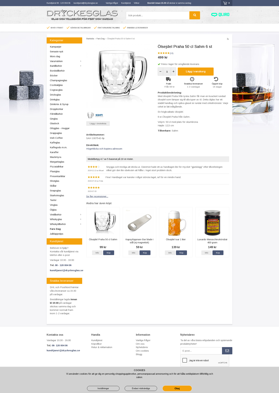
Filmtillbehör (56, 113)
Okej (177, 388)
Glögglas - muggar (60, 128)
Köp (109, 253)
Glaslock (54, 123)
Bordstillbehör (57, 70)
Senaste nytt (56, 51)
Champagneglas (58, 80)
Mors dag (55, 56)
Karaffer (54, 152)
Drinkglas (55, 99)
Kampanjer (55, 46)
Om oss (140, 343)
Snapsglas (55, 190)
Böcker (54, 75)
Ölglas (53, 209)
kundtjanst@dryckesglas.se (86, 3)
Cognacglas (56, 89)
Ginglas (54, 118)
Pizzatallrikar (56, 166)
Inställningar (103, 388)
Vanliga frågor (112, 3)
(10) (171, 53)
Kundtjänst (126, 3)
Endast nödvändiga (141, 388)
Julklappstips (56, 233)
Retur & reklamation (101, 347)
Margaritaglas (57, 161)
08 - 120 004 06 (63, 265)
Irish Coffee (56, 137)
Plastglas (55, 171)
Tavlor (53, 200)
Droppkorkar (56, 109)
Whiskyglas (56, 219)
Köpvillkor (96, 343)
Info (97, 253)
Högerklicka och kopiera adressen (104, 148)
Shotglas (54, 181)
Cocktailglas (56, 85)
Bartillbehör (56, 65)
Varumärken (56, 61)
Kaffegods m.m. (58, 147)
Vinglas (54, 205)
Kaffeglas (55, 142)
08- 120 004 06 (59, 345)
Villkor (136, 3)
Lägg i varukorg (196, 71)
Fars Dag (55, 229)
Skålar (53, 185)
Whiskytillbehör (58, 224)
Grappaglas (56, 133)
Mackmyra (55, 157)
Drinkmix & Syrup (59, 104)
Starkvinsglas (57, 195)
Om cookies (142, 350)
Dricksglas (55, 94)
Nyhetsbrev (142, 347)
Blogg (139, 354)
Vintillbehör (56, 214)
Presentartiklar (57, 176)
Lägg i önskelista (98, 123)
